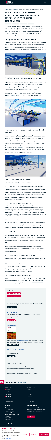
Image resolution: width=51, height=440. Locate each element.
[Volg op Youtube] (11, 423)
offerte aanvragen (9, 401)
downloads (8, 391)
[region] (25, 433)
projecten (8, 389)
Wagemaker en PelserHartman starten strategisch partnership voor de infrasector (23, 366)
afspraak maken (31, 401)
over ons (29, 391)
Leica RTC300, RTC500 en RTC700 (14, 363)
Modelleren (11, 9)
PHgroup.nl (7, 416)
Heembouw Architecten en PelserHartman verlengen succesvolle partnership (22, 373)
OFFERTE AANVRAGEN (14, 293)
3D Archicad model (41, 81)
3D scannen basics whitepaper (22, 340)
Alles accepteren (44, 434)
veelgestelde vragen (10, 398)
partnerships (8, 394)
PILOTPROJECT (12, 307)
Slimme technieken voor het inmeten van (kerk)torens (18, 371)
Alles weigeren (34, 434)
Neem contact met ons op (37, 282)
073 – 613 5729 (8, 417)
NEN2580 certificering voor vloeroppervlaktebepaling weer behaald (20, 368)
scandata (8, 87)
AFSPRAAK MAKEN (14, 296)
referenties (30, 398)
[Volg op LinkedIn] (9, 423)
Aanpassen (25, 434)
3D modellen (16, 9)
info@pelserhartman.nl (9, 419)
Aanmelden (31, 416)
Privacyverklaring (8, 438)
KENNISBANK (7, 9)
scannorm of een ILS (22, 147)
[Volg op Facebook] (6, 423)
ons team (30, 394)
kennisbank (8, 396)
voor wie (29, 389)
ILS (21, 248)
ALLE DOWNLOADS (13, 344)
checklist (31, 151)
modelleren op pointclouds (12, 95)
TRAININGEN (11, 356)
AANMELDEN (11, 320)
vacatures (30, 396)
